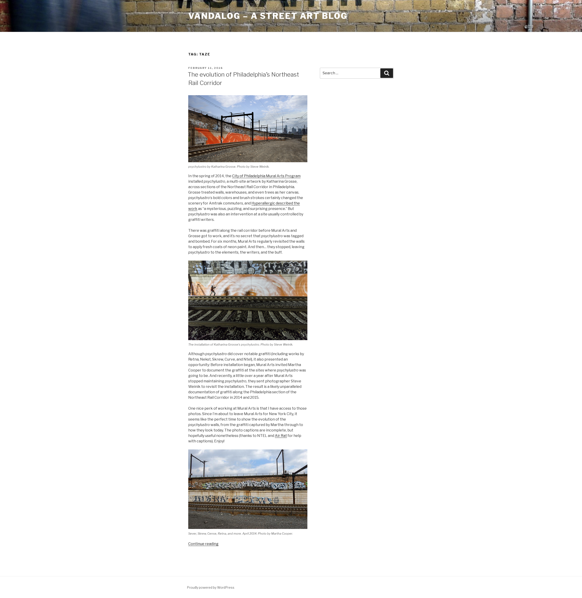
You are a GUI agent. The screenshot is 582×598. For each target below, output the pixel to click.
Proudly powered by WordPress (210, 587)
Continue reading (203, 544)
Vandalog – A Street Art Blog (268, 16)
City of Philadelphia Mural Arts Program (266, 176)
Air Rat (281, 436)
